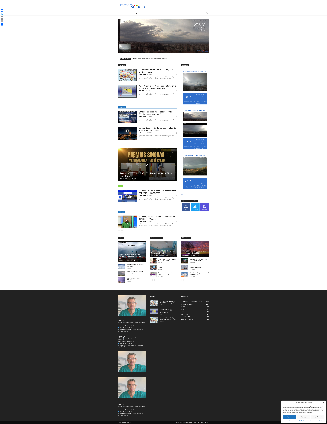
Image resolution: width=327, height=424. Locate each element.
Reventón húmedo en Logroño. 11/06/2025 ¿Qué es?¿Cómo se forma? (130, 256)
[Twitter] (2, 14)
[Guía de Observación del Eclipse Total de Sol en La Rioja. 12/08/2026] (127, 133)
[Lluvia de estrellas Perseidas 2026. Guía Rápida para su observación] (127, 117)
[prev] (204, 59)
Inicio (121, 13)
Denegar (303, 417)
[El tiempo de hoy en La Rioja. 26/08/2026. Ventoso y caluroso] (127, 75)
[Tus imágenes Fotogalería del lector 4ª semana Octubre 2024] (195, 249)
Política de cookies (292, 420)
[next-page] (122, 101)
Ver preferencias (318, 417)
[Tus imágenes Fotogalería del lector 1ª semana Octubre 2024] (184, 260)
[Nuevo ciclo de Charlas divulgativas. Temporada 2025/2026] (163, 249)
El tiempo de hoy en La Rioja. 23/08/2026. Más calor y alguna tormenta (151, 58)
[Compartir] (2, 24)
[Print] (2, 20)
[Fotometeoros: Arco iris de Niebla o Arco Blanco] (121, 266)
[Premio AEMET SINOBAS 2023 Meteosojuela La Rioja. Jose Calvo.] (147, 164)
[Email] (2, 17)
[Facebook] (2, 10)
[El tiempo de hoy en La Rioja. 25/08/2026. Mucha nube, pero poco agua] (154, 320)
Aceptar (289, 417)
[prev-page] (119, 101)
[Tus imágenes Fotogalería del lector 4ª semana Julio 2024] (184, 274)
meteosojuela (142, 74)
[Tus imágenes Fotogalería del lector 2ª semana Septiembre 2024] (184, 267)
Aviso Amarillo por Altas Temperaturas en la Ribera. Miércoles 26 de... (167, 311)
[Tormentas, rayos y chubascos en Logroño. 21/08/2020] (121, 273)
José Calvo (141, 90)
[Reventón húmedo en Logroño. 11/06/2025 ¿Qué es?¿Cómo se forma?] (132, 251)
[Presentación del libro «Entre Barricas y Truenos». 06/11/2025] (153, 260)
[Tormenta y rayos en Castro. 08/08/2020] (121, 280)
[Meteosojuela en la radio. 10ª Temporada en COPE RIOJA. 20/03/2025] (127, 196)
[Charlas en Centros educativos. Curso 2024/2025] (153, 267)
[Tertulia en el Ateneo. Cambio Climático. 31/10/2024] (153, 274)
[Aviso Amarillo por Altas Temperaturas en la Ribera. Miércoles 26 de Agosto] (127, 91)
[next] (206, 59)
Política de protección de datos (306, 420)
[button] (323, 403)
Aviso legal (319, 420)
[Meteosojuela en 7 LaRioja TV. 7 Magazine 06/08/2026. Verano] (127, 222)
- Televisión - (123, 170)
